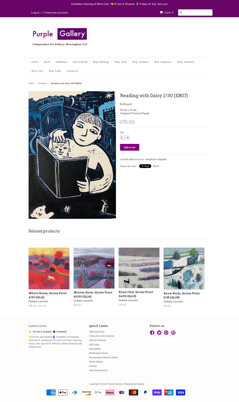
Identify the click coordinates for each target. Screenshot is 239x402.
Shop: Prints (121, 62)
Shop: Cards (55, 71)
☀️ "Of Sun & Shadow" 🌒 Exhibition (48, 331)
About (47, 62)
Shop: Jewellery (185, 62)
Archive (93, 366)
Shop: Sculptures (162, 62)
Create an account (56, 12)
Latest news (38, 326)
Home (34, 62)
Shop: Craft (37, 71)
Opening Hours (97, 331)
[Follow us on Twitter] (160, 333)
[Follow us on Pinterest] (167, 333)
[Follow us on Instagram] (174, 333)
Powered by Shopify (134, 384)
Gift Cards (94, 344)
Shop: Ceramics (140, 62)
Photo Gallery (96, 362)
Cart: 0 (168, 12)
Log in (35, 12)
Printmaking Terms (98, 353)
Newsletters (95, 349)
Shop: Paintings (101, 62)
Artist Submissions (98, 370)
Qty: (122, 132)
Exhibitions (61, 62)
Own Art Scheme (97, 340)
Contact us (72, 71)
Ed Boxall (126, 104)
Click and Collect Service (101, 336)
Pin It (156, 166)
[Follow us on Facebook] (153, 333)
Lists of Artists (80, 62)
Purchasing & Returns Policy (103, 357)
